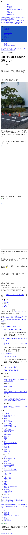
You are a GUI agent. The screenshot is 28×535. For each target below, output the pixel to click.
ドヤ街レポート (8, 431)
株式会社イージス (20, 311)
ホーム (9, 4)
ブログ (9, 11)
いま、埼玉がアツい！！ (10, 356)
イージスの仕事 (22, 316)
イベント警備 (7, 423)
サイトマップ (7, 39)
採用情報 (9, 8)
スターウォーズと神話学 (10, 367)
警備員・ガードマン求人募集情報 (15, 295)
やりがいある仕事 (12, 316)
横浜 (23, 319)
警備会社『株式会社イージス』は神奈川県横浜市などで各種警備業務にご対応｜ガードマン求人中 (14, 506)
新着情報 (6, 444)
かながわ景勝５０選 (9, 415)
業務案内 (9, 6)
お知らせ (6, 413)
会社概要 (9, 12)
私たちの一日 (10, 31)
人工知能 (6, 436)
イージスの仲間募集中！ (7, 317)
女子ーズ (6, 441)
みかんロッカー (8, 420)
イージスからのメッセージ (14, 9)
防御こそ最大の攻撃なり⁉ (11, 370)
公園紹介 (6, 438)
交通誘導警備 (18, 317)
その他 (5, 418)
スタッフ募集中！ (9, 430)
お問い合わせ (10, 14)
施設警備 (6, 446)
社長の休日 (7, 451)
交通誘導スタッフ (17, 319)
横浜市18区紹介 (8, 447)
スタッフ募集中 (6, 319)
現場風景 (6, 449)
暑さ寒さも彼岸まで (9, 386)
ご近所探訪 (7, 417)
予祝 (5, 433)
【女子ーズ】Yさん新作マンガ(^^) (13, 329)
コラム (5, 428)
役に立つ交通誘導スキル (10, 443)
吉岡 (5, 439)
